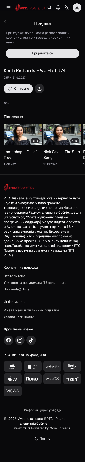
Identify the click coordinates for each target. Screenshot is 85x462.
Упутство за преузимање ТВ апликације (35, 283)
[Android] (13, 366)
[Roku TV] (33, 378)
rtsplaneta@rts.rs (16, 289)
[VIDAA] (13, 391)
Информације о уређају (42, 410)
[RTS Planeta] (30, 8)
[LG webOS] (52, 378)
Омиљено (21, 89)
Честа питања (15, 276)
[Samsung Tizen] (72, 378)
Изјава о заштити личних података (31, 310)
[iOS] (33, 366)
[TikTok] (31, 340)
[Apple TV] (13, 378)
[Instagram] (20, 340)
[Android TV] (52, 366)
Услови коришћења (19, 317)
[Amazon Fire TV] (72, 366)
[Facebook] (8, 340)
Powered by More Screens (50, 428)
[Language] (66, 7)
